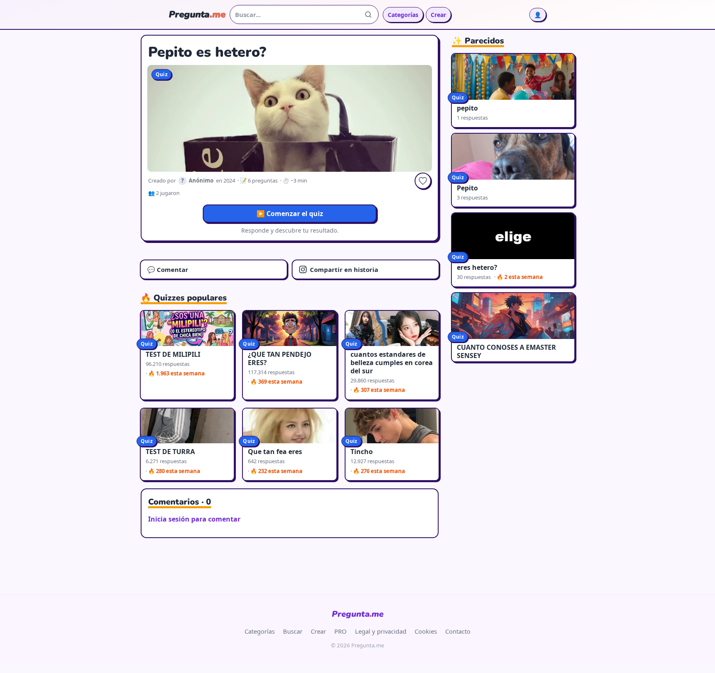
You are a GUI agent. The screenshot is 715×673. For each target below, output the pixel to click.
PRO (340, 631)
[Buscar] (368, 14)
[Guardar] (423, 181)
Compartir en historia (344, 269)
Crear (438, 15)
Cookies (426, 631)
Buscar (292, 631)
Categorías (403, 15)
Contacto (457, 631)
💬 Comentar (167, 269)
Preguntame (358, 614)
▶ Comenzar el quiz (290, 213)
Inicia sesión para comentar (194, 519)
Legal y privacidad (380, 631)
